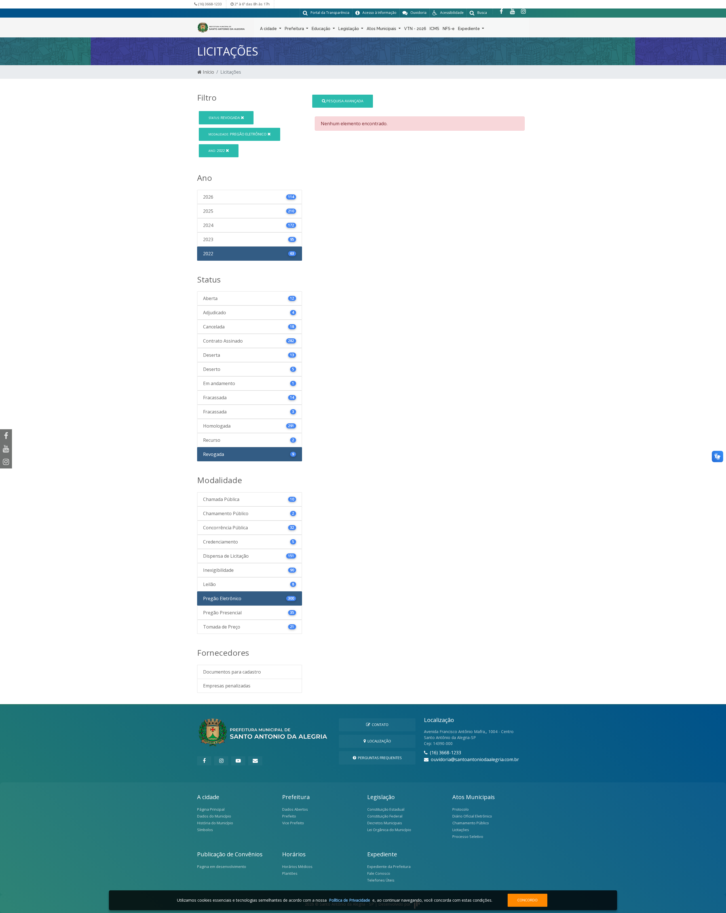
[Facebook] (501, 11)
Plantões (289, 873)
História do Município (215, 822)
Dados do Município (214, 816)
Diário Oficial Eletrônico (472, 816)
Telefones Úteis (380, 880)
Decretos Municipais (384, 822)
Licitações (460, 829)
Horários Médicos (297, 866)
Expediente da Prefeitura (389, 866)
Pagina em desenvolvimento (221, 866)
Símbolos (205, 829)
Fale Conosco (378, 873)
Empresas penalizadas (226, 686)
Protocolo (460, 809)
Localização (378, 741)
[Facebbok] (204, 760)
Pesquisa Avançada (344, 100)
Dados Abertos (295, 809)
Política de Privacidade (349, 900)
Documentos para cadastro (232, 672)
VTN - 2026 (415, 28)
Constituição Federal (384, 816)
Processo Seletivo (467, 836)
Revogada (224, 117)
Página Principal (211, 809)
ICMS (434, 28)
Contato (379, 724)
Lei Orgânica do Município (389, 829)
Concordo (527, 900)
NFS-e (449, 28)
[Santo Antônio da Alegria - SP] (221, 27)
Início (208, 72)
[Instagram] (523, 11)
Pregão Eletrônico (237, 134)
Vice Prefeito (293, 822)
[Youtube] (512, 11)
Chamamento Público (470, 822)
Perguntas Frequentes (379, 757)
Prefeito (289, 816)
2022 (217, 150)
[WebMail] (255, 760)
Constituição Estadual (385, 809)
